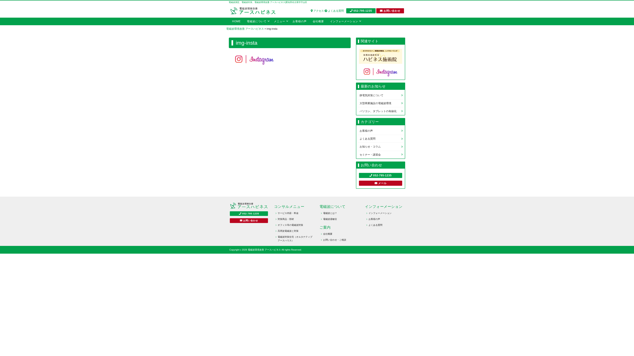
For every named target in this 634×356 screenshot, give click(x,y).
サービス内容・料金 (288, 213)
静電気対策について (371, 95)
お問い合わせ (391, 10)
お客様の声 (300, 21)
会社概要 (318, 21)
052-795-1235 (362, 10)
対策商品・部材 (286, 219)
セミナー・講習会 (370, 154)
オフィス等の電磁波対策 (290, 225)
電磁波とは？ (330, 213)
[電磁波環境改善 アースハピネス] (252, 10)
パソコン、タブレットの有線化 (378, 111)
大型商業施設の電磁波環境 (375, 103)
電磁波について (256, 21)
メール (382, 183)
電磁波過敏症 (330, 219)
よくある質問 (335, 10)
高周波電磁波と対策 (288, 231)
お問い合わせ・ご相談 (334, 239)
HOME (236, 21)
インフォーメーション (380, 213)
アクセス (318, 10)
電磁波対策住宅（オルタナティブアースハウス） (295, 239)
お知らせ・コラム (370, 146)
